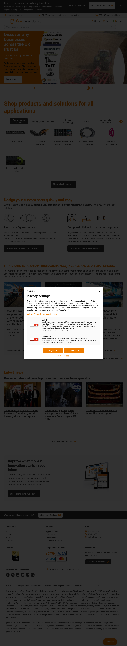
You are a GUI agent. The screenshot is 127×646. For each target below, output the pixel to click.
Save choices (63, 356)
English (30, 291)
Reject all (53, 350)
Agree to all (74, 350)
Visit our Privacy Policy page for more (42, 314)
